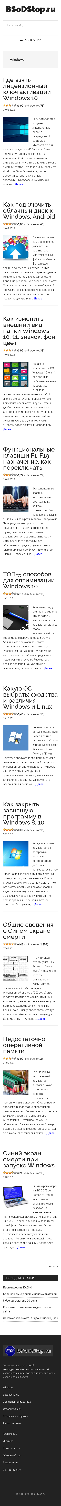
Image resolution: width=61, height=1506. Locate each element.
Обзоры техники (12, 1409)
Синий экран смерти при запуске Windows (29, 1159)
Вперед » (53, 1266)
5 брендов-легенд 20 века (20, 1300)
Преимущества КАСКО (17, 1287)
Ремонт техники (12, 1423)
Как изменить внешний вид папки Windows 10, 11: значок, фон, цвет (30, 330)
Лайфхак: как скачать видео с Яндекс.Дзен (30, 1318)
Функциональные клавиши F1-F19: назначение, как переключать (29, 458)
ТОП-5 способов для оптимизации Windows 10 (29, 580)
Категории (33, 39)
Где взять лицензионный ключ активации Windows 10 (27, 88)
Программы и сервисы (15, 1416)
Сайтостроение (12, 1469)
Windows (8, 1387)
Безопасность (11, 1394)
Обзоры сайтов (12, 1455)
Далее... (20, 184)
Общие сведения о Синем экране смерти (28, 930)
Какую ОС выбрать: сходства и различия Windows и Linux (30, 697)
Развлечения (10, 1462)
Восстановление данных (17, 1401)
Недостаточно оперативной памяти (24, 1044)
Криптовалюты (11, 1448)
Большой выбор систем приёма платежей (30, 1294)
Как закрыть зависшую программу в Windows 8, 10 (23, 813)
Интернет (8, 1441)
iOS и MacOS (10, 1433)
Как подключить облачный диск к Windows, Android (29, 210)
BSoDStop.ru (31, 9)
